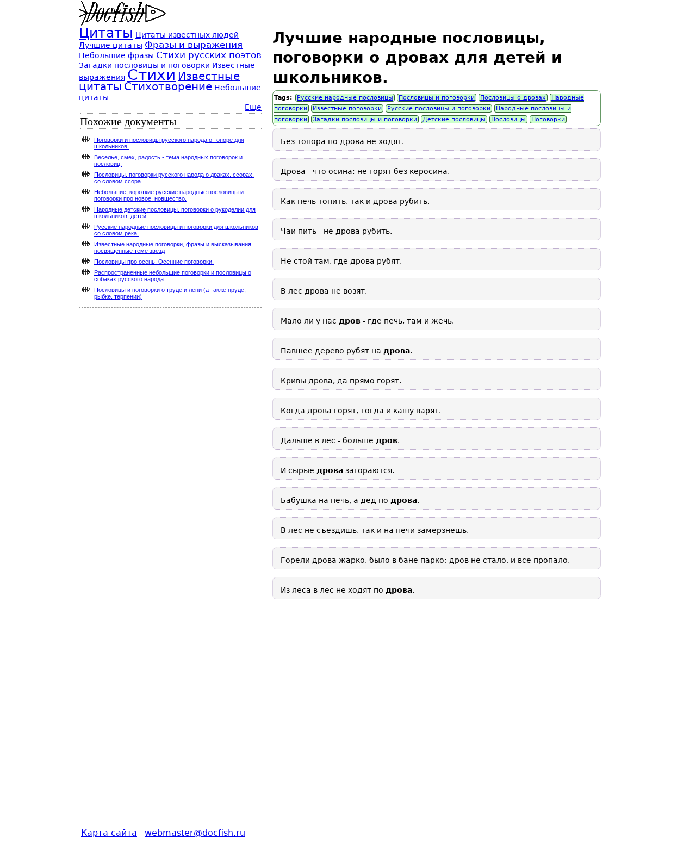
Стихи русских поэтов (209, 54)
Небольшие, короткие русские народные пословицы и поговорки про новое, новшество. (169, 195)
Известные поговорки (347, 108)
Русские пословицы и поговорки (438, 108)
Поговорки (548, 119)
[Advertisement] (436, 720)
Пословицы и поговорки (437, 97)
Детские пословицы (454, 119)
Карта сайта (109, 833)
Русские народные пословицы (345, 97)
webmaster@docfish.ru (195, 833)
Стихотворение (168, 86)
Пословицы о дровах (513, 97)
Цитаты (106, 33)
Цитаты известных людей (187, 34)
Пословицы (508, 119)
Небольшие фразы (116, 55)
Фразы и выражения (194, 44)
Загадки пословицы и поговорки (365, 119)
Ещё (253, 107)
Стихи (151, 75)
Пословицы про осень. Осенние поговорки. (154, 261)
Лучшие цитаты (110, 45)
